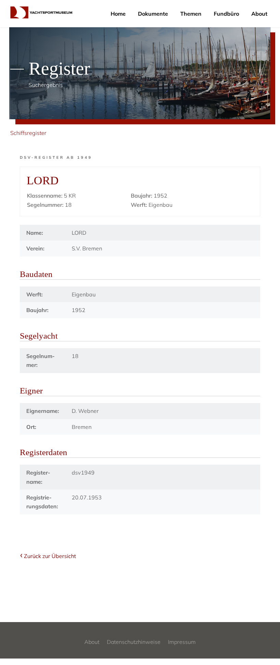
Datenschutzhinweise (133, 641)
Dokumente (153, 13)
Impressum (182, 641)
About (259, 13)
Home (118, 13)
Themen (190, 13)
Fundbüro (226, 13)
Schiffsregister (28, 133)
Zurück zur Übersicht (50, 556)
